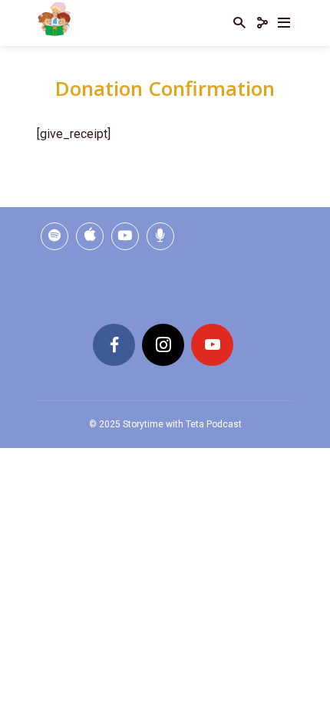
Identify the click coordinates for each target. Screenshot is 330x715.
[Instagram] (163, 345)
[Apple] (90, 236)
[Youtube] (125, 236)
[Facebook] (114, 345)
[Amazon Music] (160, 236)
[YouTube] (212, 345)
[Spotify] (54, 236)
